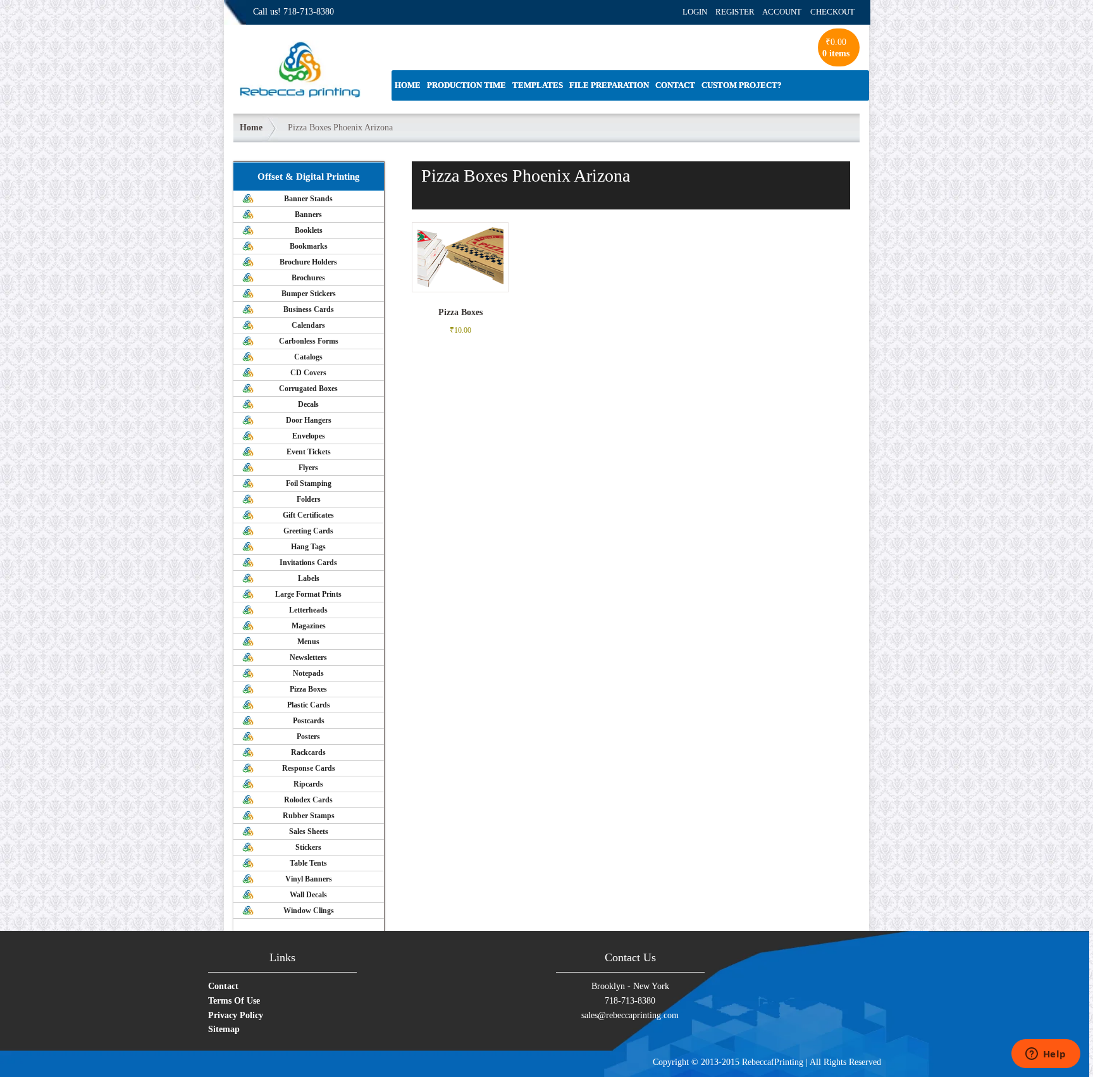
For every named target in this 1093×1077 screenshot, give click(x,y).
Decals (308, 404)
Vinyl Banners (308, 879)
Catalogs (308, 356)
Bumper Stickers (308, 293)
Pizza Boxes (308, 689)
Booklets (309, 230)
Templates (537, 85)
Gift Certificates (308, 515)
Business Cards (308, 309)
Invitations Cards (308, 562)
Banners (308, 214)
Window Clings (308, 910)
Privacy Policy (235, 1015)
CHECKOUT (832, 11)
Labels (308, 578)
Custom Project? (741, 85)
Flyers (308, 467)
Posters (308, 736)
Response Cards (308, 768)
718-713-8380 (308, 11)
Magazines (309, 625)
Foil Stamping (308, 483)
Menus (308, 641)
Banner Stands (308, 198)
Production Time (466, 85)
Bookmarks (309, 246)
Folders (309, 499)
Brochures (308, 277)
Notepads (308, 673)
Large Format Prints (308, 594)
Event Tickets (309, 451)
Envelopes (308, 436)
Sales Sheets (308, 831)
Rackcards (308, 752)
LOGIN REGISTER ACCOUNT (741, 11)
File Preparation (609, 85)
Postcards (308, 720)
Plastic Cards (308, 704)
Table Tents (308, 863)
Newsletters (308, 657)
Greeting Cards (308, 530)
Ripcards (308, 784)
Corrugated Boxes (308, 388)
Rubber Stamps (309, 815)
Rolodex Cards (308, 799)
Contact (675, 85)
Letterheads (308, 610)
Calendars (308, 325)
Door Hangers (308, 420)
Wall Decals (308, 894)
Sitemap (224, 1029)
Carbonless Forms (308, 341)
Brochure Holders (308, 262)
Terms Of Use (234, 1000)
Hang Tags (308, 546)
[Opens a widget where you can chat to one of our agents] (1045, 1055)
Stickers (308, 847)
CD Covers (308, 372)
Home (408, 85)
